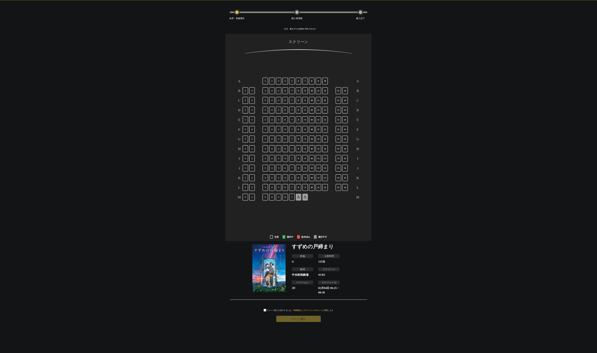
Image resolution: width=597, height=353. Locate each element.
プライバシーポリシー (312, 310)
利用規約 (297, 310)
